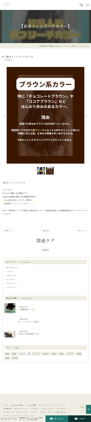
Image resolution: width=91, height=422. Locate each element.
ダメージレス (36, 354)
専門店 (7, 358)
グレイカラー (10, 279)
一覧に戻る (45, 230)
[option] (45, 115)
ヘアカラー (10, 271)
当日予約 (14, 358)
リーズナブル (70, 354)
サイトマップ (28, 416)
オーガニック (10, 283)
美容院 (14, 354)
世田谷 (7, 354)
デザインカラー (11, 275)
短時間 (79, 354)
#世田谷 (45, 250)
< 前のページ (8, 230)
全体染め (54, 354)
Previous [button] (4, 115)
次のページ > (82, 230)
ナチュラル (22, 354)
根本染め (45, 354)
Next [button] (86, 115)
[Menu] (87, 4)
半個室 (61, 354)
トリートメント (11, 287)
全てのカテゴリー (12, 267)
